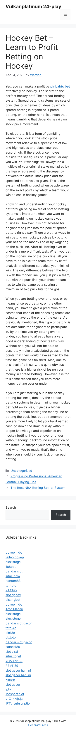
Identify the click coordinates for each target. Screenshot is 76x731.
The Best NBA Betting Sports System (38, 488)
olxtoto (11, 637)
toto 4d (11, 628)
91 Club (11, 590)
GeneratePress (38, 725)
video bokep (15, 557)
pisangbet (13, 599)
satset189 (13, 647)
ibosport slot (15, 694)
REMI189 (12, 666)
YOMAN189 (14, 661)
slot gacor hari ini (18, 670)
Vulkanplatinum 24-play (33, 6)
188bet (11, 567)
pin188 (10, 633)
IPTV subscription (19, 703)
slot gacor (13, 684)
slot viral (12, 651)
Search (11, 507)
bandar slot (14, 571)
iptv (8, 689)
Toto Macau (14, 609)
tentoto (11, 585)
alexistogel (13, 562)
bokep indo (14, 552)
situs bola (13, 576)
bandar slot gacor (19, 623)
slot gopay (13, 595)
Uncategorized (21, 471)
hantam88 (13, 581)
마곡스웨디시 (15, 699)
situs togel (13, 656)
